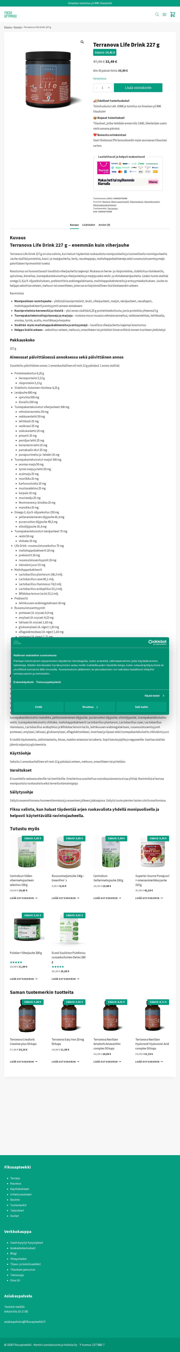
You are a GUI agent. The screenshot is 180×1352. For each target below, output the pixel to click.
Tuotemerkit (18, 1205)
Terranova (112, 208)
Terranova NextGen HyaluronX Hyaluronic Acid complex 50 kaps (152, 1044)
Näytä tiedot (152, 695)
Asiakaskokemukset (23, 1248)
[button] (82, 42)
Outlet (14, 1216)
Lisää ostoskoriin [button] (22, 898)
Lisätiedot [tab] (88, 224)
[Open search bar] (157, 14)
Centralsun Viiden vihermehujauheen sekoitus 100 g (22, 880)
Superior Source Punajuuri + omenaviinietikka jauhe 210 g (152, 880)
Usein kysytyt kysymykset (26, 1243)
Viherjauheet (136, 201)
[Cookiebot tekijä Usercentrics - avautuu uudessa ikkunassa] (151, 642)
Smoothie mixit (152, 201)
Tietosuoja (17, 1275)
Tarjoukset (17, 1210)
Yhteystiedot (18, 1259)
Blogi (13, 1253)
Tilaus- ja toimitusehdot (25, 1264)
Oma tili (15, 1280)
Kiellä (38, 706)
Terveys (15, 1178)
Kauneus (15, 1183)
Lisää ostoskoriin (138, 87)
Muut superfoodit (120, 201)
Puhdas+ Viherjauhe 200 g (26, 953)
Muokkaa (88, 706)
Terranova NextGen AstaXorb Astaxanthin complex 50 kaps (107, 1044)
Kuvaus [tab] (74, 224)
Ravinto (18, 27)
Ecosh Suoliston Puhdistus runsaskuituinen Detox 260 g (68, 957)
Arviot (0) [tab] (104, 224)
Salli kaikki (141, 706)
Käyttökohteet (19, 1189)
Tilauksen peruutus (22, 1270)
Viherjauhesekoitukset (104, 205)
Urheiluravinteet (21, 1194)
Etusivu (8, 27)
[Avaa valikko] (164, 14)
